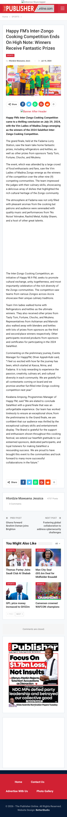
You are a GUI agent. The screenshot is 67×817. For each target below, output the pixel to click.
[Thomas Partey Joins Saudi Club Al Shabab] (18, 557)
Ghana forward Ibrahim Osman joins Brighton (17, 525)
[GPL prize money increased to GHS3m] (18, 591)
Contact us (37, 782)
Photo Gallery (45, 791)
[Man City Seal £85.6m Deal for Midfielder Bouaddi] (48, 557)
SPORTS (10, 55)
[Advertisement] (33, 247)
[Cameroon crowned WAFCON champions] (48, 591)
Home (18, 782)
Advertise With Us (17, 791)
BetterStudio (43, 810)
